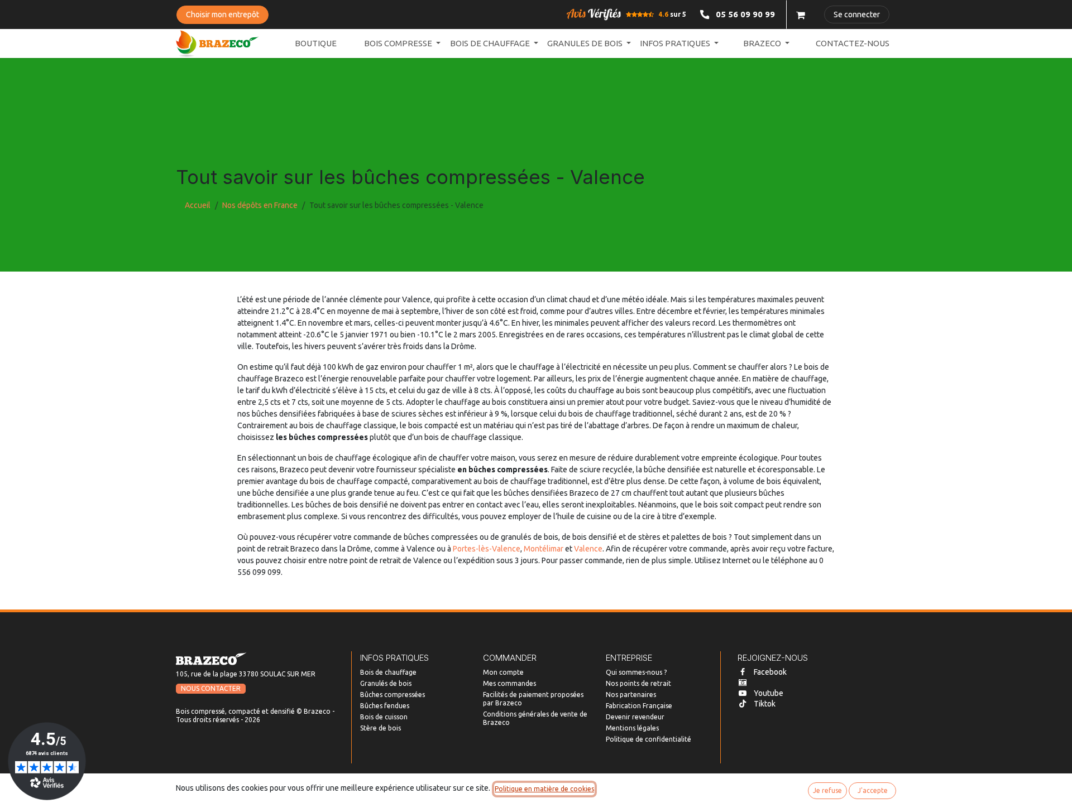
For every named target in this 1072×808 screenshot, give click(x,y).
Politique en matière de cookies (544, 788)
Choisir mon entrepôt (222, 14)
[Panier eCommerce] (800, 14)
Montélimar (543, 548)
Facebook (770, 671)
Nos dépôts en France (260, 205)
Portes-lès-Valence (486, 548)
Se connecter (857, 14)
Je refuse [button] (827, 790)
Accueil (197, 205)
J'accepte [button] (873, 790)
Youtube (768, 693)
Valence (588, 548)
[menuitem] (315, 44)
